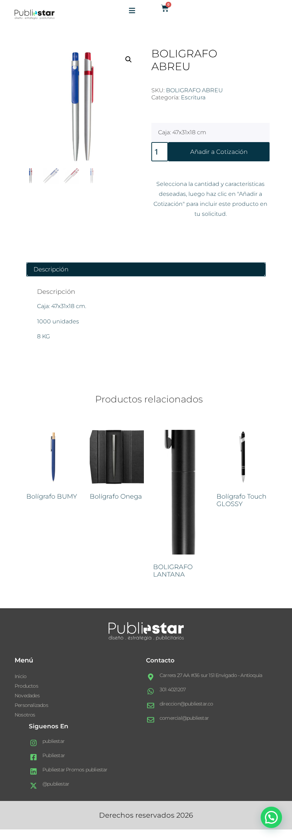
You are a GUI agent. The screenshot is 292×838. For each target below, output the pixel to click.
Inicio (20, 676)
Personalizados (31, 705)
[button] (128, 59)
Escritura (193, 97)
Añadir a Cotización (218, 151)
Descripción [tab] (50, 269)
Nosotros (25, 715)
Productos (26, 686)
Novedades (27, 695)
